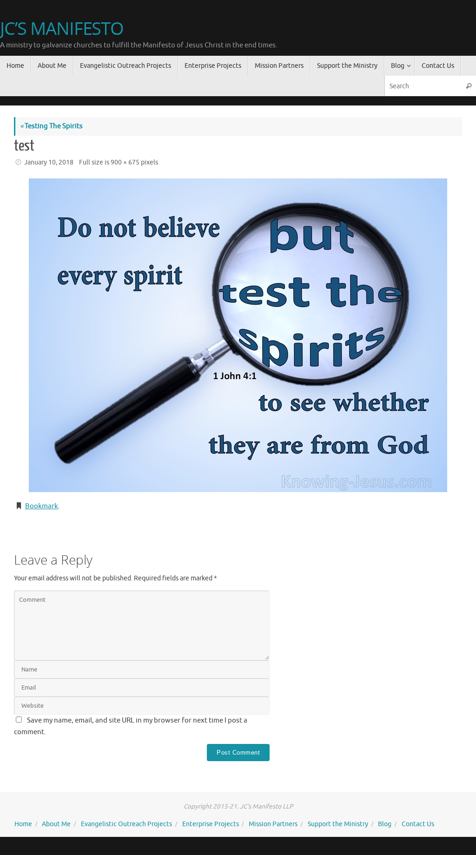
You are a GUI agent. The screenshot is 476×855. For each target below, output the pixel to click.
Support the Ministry (338, 824)
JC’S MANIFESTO (62, 28)
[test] (238, 335)
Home (23, 824)
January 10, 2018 (48, 162)
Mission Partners (273, 824)
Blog (384, 824)
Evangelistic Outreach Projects (126, 824)
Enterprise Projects (210, 824)
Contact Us (418, 824)
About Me (56, 824)
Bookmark (41, 506)
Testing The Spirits (51, 126)
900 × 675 (125, 162)
